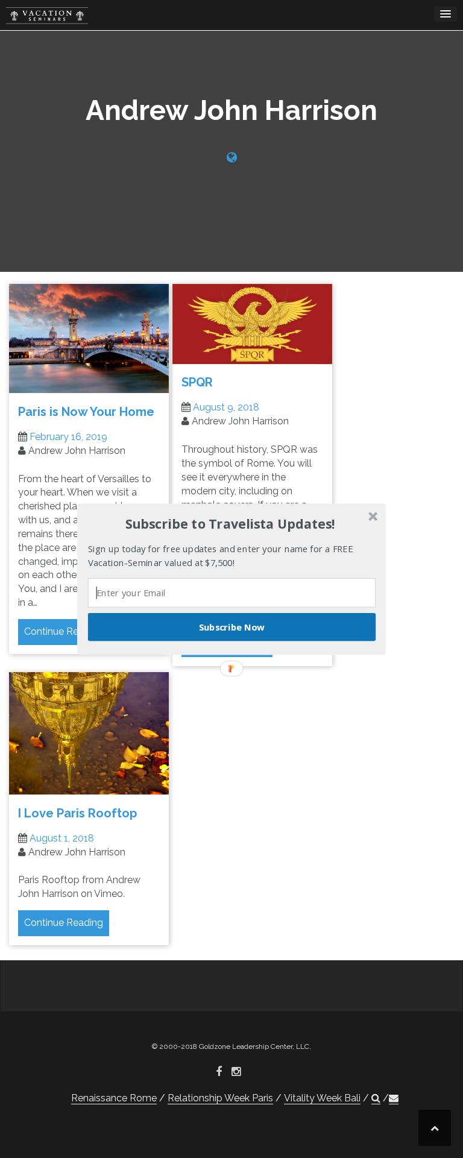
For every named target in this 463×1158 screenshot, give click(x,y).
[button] (230, 523)
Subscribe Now (232, 626)
